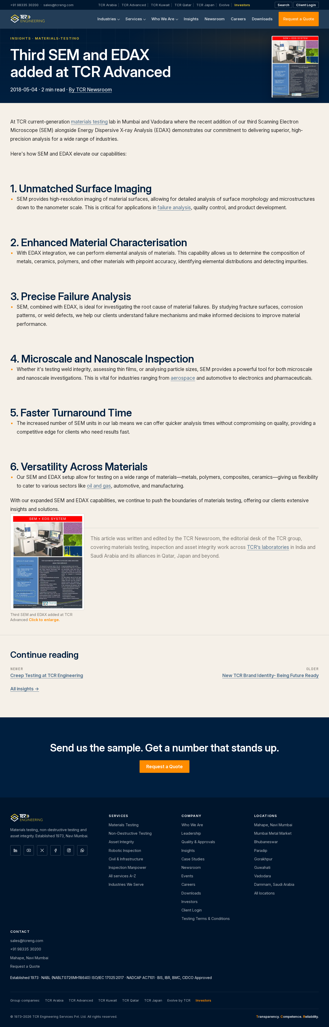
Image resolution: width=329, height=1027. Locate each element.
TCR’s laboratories (268, 547)
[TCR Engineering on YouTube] (29, 850)
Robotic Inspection (125, 850)
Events (187, 876)
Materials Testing (124, 825)
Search (283, 5)
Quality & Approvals (198, 842)
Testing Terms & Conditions (205, 918)
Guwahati (262, 867)
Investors (242, 5)
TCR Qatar (183, 5)
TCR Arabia (107, 5)
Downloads (262, 18)
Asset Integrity (121, 842)
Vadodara (262, 876)
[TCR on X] (42, 850)
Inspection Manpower (127, 867)
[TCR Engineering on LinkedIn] (15, 850)
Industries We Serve (126, 884)
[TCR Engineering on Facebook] (55, 850)
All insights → (24, 688)
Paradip (260, 850)
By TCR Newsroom (90, 90)
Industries (106, 18)
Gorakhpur (263, 859)
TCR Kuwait (160, 5)
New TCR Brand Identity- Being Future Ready (270, 675)
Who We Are (162, 18)
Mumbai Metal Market (272, 833)
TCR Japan (205, 5)
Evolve (224, 5)
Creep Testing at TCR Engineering (46, 675)
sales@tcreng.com (58, 5)
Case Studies (193, 859)
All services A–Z (122, 876)
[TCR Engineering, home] (27, 19)
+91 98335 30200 (24, 5)
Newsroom (215, 18)
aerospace (183, 378)
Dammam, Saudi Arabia (274, 884)
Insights (191, 18)
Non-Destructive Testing (130, 833)
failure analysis (174, 207)
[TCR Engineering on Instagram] (69, 850)
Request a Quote (298, 18)
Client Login (306, 5)
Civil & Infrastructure (126, 859)
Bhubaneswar (266, 842)
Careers (238, 18)
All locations (264, 893)
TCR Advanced (134, 5)
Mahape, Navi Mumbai (273, 825)
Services (133, 18)
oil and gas (99, 486)
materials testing (89, 122)
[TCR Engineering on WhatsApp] (82, 850)
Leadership (191, 833)
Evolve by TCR (178, 1000)
